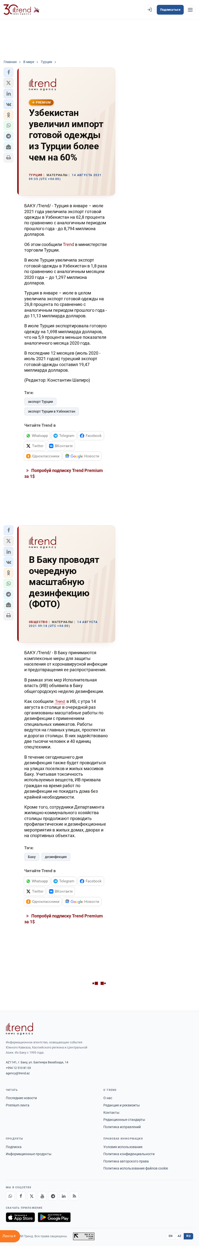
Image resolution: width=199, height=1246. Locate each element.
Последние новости (21, 1098)
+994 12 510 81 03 (18, 1068)
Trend (68, 244)
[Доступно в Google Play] (54, 1217)
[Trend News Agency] (19, 1029)
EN (171, 1236)
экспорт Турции (40, 402)
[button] (8, 72)
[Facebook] (21, 1196)
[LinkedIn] (63, 1196)
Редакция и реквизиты (121, 1105)
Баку (32, 857)
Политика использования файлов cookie (135, 1168)
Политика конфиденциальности (129, 1154)
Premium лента (17, 1105)
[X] (31, 1196)
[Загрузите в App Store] (20, 1217)
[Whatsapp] (10, 1196)
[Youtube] (42, 1196)
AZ (180, 1236)
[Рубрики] (190, 10)
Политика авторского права (126, 1161)
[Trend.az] (22, 9)
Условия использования (122, 1147)
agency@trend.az (18, 1073)
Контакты (111, 1112)
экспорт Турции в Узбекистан (51, 411)
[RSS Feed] (74, 1196)
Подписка (14, 1147)
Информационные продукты (28, 1154)
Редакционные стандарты (124, 1120)
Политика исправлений (122, 1127)
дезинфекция (56, 857)
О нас (107, 1098)
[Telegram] (53, 1196)
